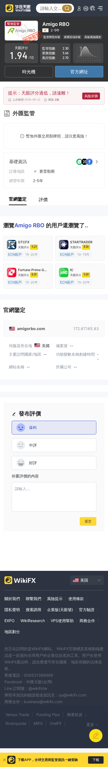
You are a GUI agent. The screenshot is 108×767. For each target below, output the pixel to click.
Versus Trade (17, 714)
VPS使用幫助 (62, 620)
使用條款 (76, 598)
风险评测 (91, 96)
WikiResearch (32, 620)
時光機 (28, 71)
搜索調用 (33, 609)
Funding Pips (48, 714)
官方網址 (79, 71)
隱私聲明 (12, 609)
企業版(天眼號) (60, 609)
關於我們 (12, 598)
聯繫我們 (33, 598)
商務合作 (87, 620)
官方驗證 (86, 609)
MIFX (38, 723)
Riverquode (16, 723)
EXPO (9, 620)
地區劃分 (12, 631)
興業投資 (75, 714)
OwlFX (55, 723)
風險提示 (55, 598)
